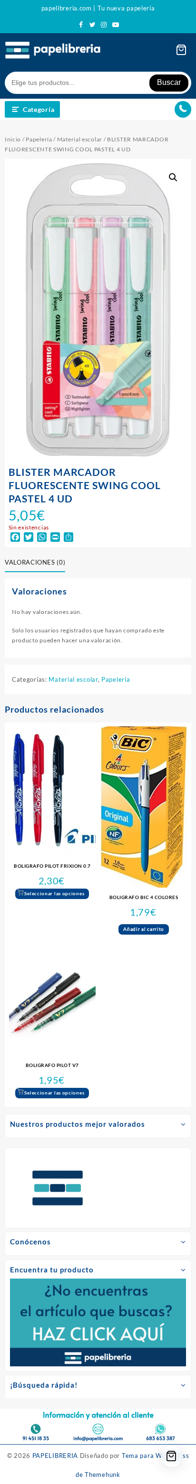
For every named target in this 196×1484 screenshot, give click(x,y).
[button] (173, 177)
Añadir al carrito (143, 929)
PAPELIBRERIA (55, 1455)
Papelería (39, 139)
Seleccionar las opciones (54, 893)
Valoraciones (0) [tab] (35, 562)
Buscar (169, 82)
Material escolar (79, 139)
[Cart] (181, 50)
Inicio (13, 139)
